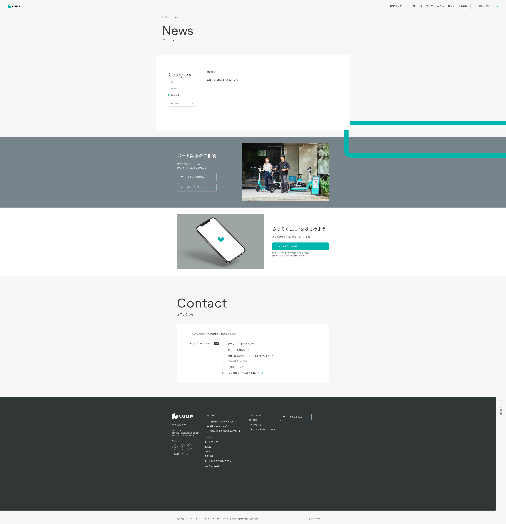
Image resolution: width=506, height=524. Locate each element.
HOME (164, 17)
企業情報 (462, 6)
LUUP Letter (255, 415)
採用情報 (253, 420)
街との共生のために (220, 426)
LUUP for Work (212, 466)
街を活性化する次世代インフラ (225, 421)
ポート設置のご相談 (238, 361)
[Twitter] (174, 447)
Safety (440, 6)
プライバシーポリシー (194, 519)
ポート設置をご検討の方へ (218, 461)
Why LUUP (210, 415)
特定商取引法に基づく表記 (248, 519)
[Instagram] (182, 447)
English (185, 454)
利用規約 (180, 519)
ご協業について (235, 367)
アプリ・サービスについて (241, 344)
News (451, 6)
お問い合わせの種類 (204, 343)
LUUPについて (395, 6)
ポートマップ (426, 6)
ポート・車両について (239, 350)
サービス (410, 6)
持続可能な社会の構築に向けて (225, 431)
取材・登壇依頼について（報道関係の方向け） (251, 356)
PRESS (174, 88)
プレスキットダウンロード (262, 429)
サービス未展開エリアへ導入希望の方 (241, 373)
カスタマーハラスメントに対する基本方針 (221, 519)
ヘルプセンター (256, 425)
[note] (189, 447)
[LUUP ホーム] (14, 6)
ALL (173, 82)
